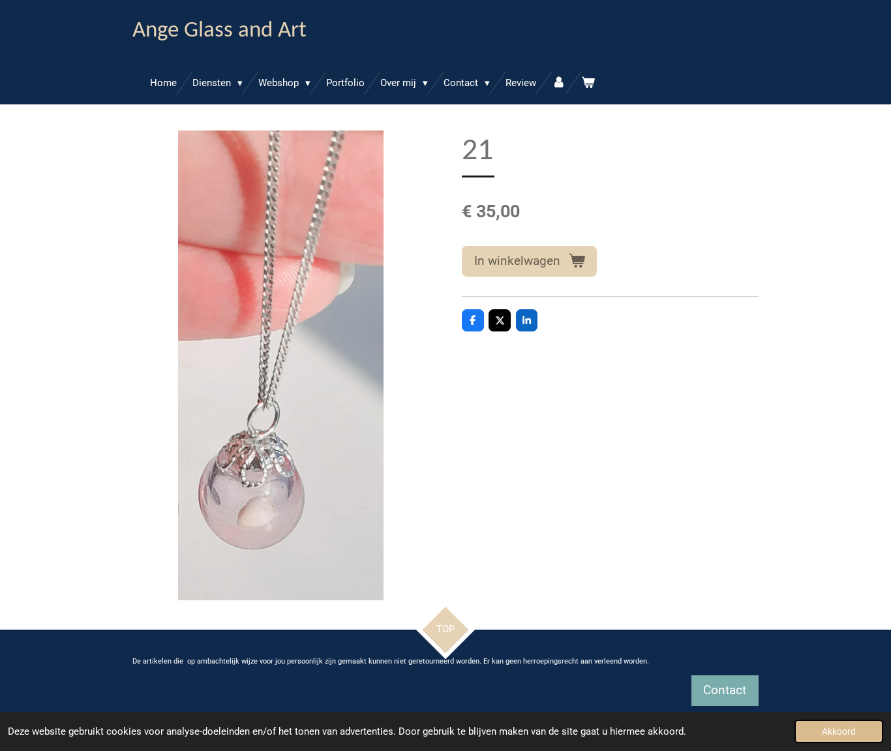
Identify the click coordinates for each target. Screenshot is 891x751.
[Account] (558, 83)
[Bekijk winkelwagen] (588, 83)
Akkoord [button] (839, 731)
